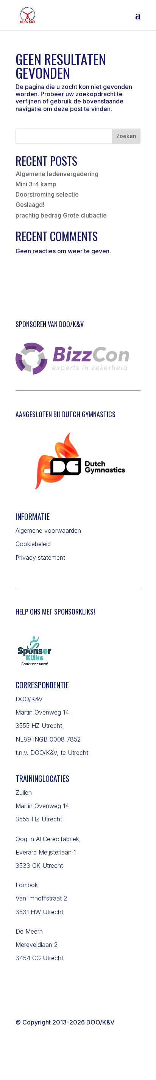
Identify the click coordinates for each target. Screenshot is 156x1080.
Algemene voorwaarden (48, 530)
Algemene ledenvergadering (57, 174)
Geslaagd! (30, 204)
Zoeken (126, 136)
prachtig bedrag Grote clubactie (61, 215)
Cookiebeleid (33, 544)
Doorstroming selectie (47, 194)
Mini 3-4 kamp (36, 184)
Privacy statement (40, 557)
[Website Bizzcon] (72, 372)
